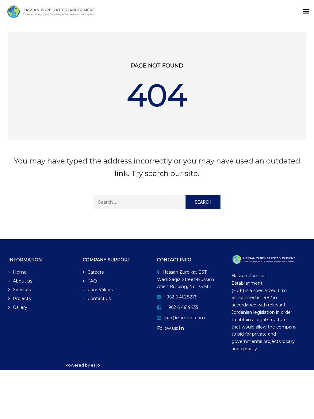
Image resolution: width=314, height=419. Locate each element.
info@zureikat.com (184, 318)
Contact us (99, 298)
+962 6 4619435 (182, 307)
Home (20, 272)
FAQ (92, 281)
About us (22, 281)
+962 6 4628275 (180, 297)
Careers (95, 272)
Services (22, 289)
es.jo (95, 365)
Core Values (100, 289)
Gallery (20, 307)
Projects (22, 298)
